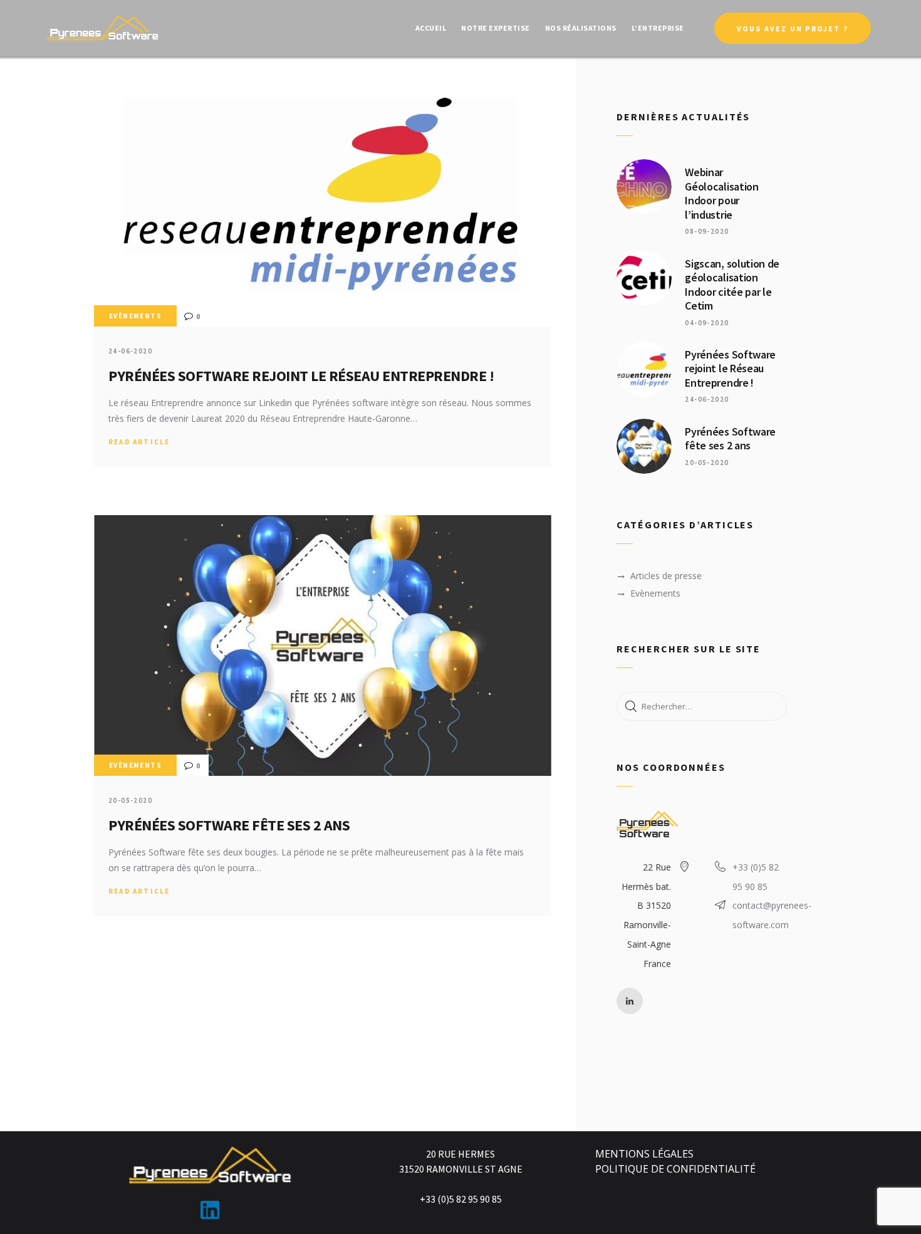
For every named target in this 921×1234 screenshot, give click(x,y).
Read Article (139, 441)
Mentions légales (644, 1154)
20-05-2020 (130, 800)
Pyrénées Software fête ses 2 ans (229, 825)
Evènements (135, 315)
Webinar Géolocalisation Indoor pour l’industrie (721, 193)
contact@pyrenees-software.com (771, 915)
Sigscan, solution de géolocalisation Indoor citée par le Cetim (732, 285)
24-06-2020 (130, 351)
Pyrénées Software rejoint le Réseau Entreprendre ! (301, 376)
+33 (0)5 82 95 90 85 (755, 876)
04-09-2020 (707, 322)
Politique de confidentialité (675, 1169)
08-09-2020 (707, 231)
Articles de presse (666, 576)
